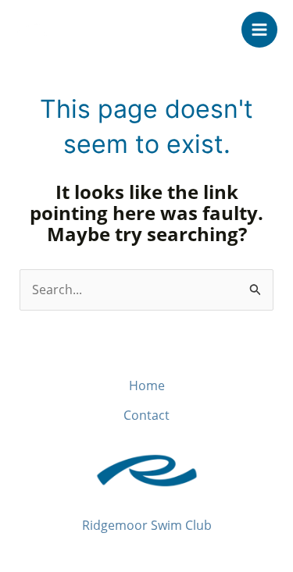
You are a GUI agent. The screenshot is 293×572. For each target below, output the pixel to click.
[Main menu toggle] (259, 30)
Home (147, 385)
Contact (146, 415)
